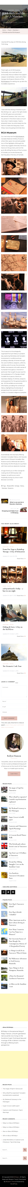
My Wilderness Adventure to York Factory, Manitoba (18, 961)
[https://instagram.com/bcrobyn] (3, 892)
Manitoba (11, 10)
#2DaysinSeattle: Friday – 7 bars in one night (13, 590)
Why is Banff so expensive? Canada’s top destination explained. (18, 799)
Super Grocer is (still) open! (11, 1106)
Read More (20, 558)
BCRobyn (16, 1177)
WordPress (13, 1184)
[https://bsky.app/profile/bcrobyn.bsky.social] (8, 892)
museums (10, 488)
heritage (16, 486)
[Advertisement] (14, 1007)
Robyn (5, 1123)
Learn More (14, 773)
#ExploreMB (10, 486)
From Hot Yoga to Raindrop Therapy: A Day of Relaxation (14, 550)
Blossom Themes (11, 1181)
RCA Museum (5, 81)
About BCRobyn (14, 1123)
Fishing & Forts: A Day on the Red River (12, 628)
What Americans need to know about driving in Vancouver (17, 922)
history (22, 486)
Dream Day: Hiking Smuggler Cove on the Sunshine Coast (16, 864)
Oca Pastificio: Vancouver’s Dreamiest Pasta (16, 875)
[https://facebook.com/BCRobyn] (13, 892)
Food (4, 586)
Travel (17, 10)
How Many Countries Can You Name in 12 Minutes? (16, 931)
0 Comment (22, 23)
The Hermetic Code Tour (12, 666)
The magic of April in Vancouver (13, 1088)
